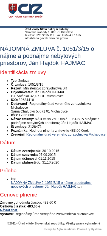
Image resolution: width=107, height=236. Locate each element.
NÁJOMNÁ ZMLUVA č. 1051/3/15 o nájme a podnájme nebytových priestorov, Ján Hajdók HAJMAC (51, 185)
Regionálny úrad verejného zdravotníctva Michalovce (66, 134)
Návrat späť (9, 210)
